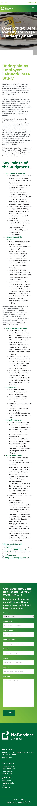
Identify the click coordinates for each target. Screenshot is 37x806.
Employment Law (8, 769)
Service (6, 613)
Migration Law (7, 771)
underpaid (13, 293)
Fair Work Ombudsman (11, 92)
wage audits (16, 125)
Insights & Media (8, 783)
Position (6, 649)
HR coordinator (18, 356)
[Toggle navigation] (33, 8)
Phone (6, 658)
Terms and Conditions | (14, 801)
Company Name (9, 640)
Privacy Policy (26, 801)
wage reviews (25, 514)
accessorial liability (16, 230)
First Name (8, 621)
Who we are (6, 781)
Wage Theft (22, 528)
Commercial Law (8, 766)
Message (6, 676)
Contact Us (6, 788)
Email (5, 667)
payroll (21, 142)
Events (4, 785)
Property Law (7, 773)
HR (26, 133)
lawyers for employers (16, 150)
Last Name (8, 630)
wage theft (13, 135)
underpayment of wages (11, 90)
